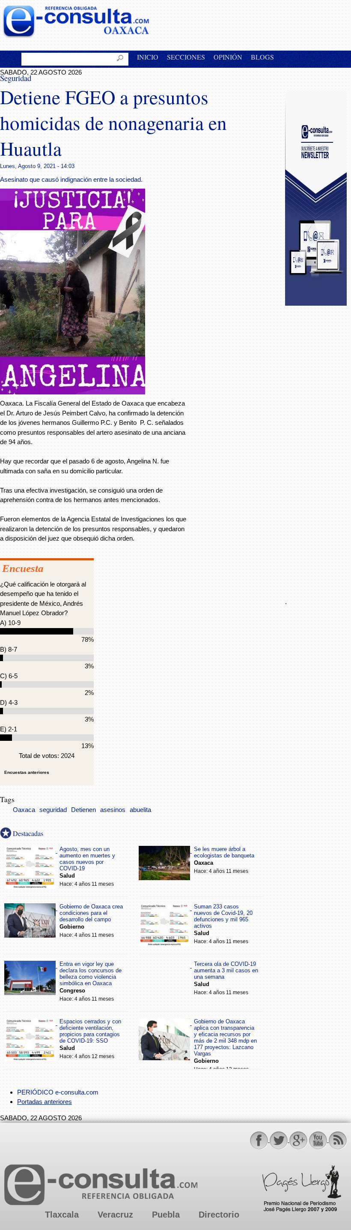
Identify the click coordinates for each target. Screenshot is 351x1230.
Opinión (228, 56)
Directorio (219, 1214)
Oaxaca (24, 809)
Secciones (186, 56)
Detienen (83, 809)
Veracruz (115, 1214)
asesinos (112, 809)
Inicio (147, 56)
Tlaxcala (62, 1214)
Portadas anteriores (44, 1101)
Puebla (166, 1214)
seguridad (53, 809)
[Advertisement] (318, 446)
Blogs (262, 56)
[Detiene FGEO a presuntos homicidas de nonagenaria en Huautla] (72, 392)
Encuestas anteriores (26, 772)
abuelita (140, 809)
